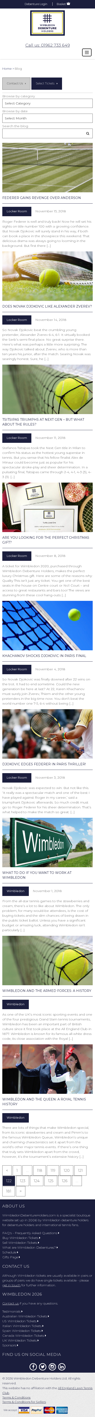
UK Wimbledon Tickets (19, 1340)
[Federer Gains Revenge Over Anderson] (47, 167)
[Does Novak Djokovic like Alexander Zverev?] (47, 276)
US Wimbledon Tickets (19, 1321)
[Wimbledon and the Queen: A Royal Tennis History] (47, 1069)
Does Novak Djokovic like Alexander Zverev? (47, 306)
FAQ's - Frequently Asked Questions (29, 1233)
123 (22, 1181)
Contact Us (15, 83)
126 (64, 1181)
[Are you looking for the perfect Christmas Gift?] (47, 507)
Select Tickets (45, 83)
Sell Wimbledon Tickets (19, 1243)
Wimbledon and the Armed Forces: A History (46, 991)
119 (52, 1170)
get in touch (11, 1285)
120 (67, 1170)
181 (8, 1191)
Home (7, 68)
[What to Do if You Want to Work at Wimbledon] (47, 842)
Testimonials (11, 1311)
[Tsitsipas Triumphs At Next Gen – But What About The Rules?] (47, 389)
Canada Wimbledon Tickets (23, 1335)
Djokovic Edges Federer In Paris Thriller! (44, 764)
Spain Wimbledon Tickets (21, 1331)
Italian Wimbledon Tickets (22, 1326)
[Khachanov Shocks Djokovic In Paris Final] (47, 625)
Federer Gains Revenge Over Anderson (41, 198)
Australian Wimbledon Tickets (24, 1316)
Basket (61, 4)
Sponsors (9, 1345)
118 (39, 1170)
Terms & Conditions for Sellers (24, 1402)
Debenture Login (36, 4)
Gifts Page (10, 1257)
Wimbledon (15, 891)
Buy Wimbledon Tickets (20, 1238)
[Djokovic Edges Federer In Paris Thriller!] (47, 734)
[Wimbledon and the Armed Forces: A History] (47, 960)
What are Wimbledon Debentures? (29, 1247)
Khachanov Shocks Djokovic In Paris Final (44, 656)
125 (50, 1181)
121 (80, 1170)
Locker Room (17, 211)
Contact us (10, 1303)
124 (37, 1181)
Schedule (9, 1252)
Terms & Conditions (16, 1397)
